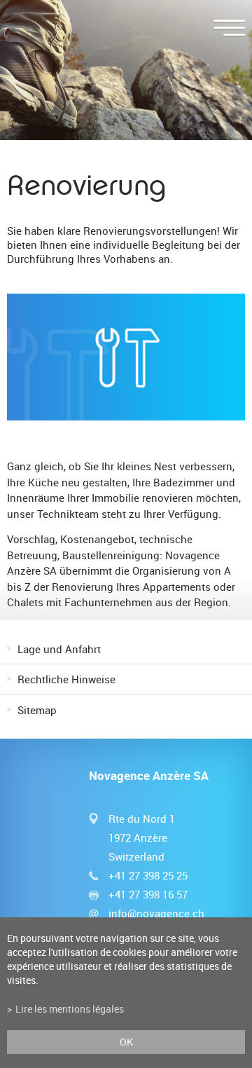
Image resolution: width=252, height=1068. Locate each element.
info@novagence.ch (156, 913)
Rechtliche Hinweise (66, 679)
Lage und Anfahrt (59, 649)
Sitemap (37, 710)
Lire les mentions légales (69, 1009)
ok (126, 1042)
